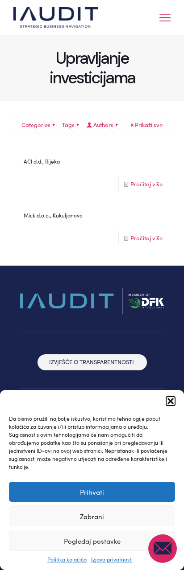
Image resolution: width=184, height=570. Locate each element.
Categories (35, 125)
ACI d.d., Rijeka (42, 161)
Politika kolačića (67, 559)
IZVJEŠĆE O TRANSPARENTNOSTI (91, 362)
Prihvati (92, 492)
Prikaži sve (149, 125)
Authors (103, 125)
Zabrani (92, 516)
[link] (92, 301)
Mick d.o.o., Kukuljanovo (53, 215)
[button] (170, 401)
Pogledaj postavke (92, 541)
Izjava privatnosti (112, 559)
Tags (68, 125)
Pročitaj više (146, 184)
